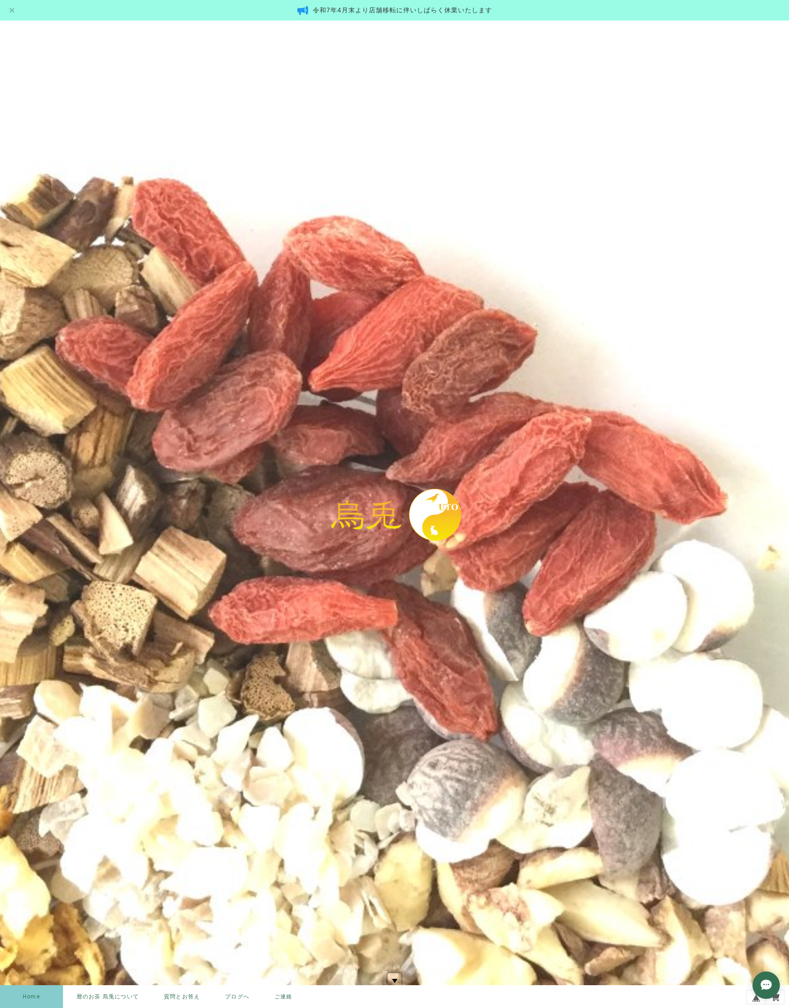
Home (31, 996)
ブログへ (237, 996)
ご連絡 (283, 996)
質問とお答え (182, 996)
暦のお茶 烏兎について (108, 996)
